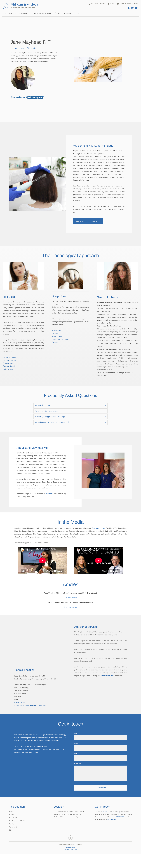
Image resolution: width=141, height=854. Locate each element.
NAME (76, 733)
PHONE (76, 754)
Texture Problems (108, 297)
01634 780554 (121, 817)
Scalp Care (59, 296)
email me (105, 812)
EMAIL (76, 743)
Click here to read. (70, 598)
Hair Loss (9, 296)
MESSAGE (77, 764)
